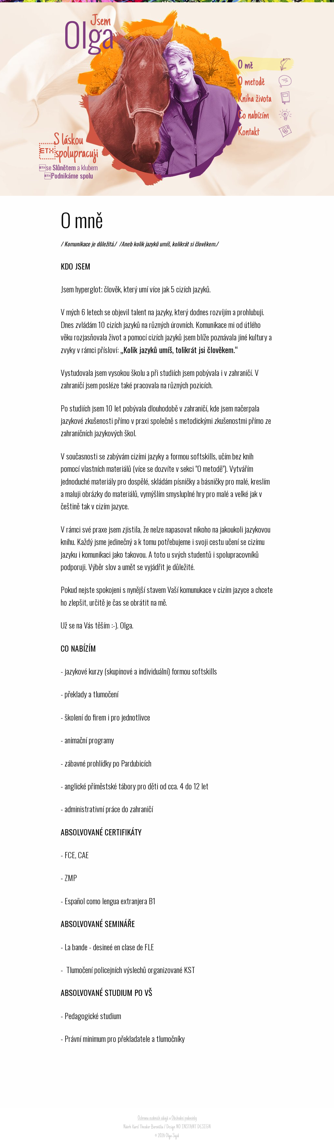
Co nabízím (253, 116)
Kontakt (249, 132)
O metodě (251, 82)
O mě (245, 66)
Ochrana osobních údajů (153, 1118)
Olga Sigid (89, 34)
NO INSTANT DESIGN (193, 1127)
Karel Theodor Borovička (147, 1127)
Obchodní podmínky (184, 1118)
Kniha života (254, 99)
